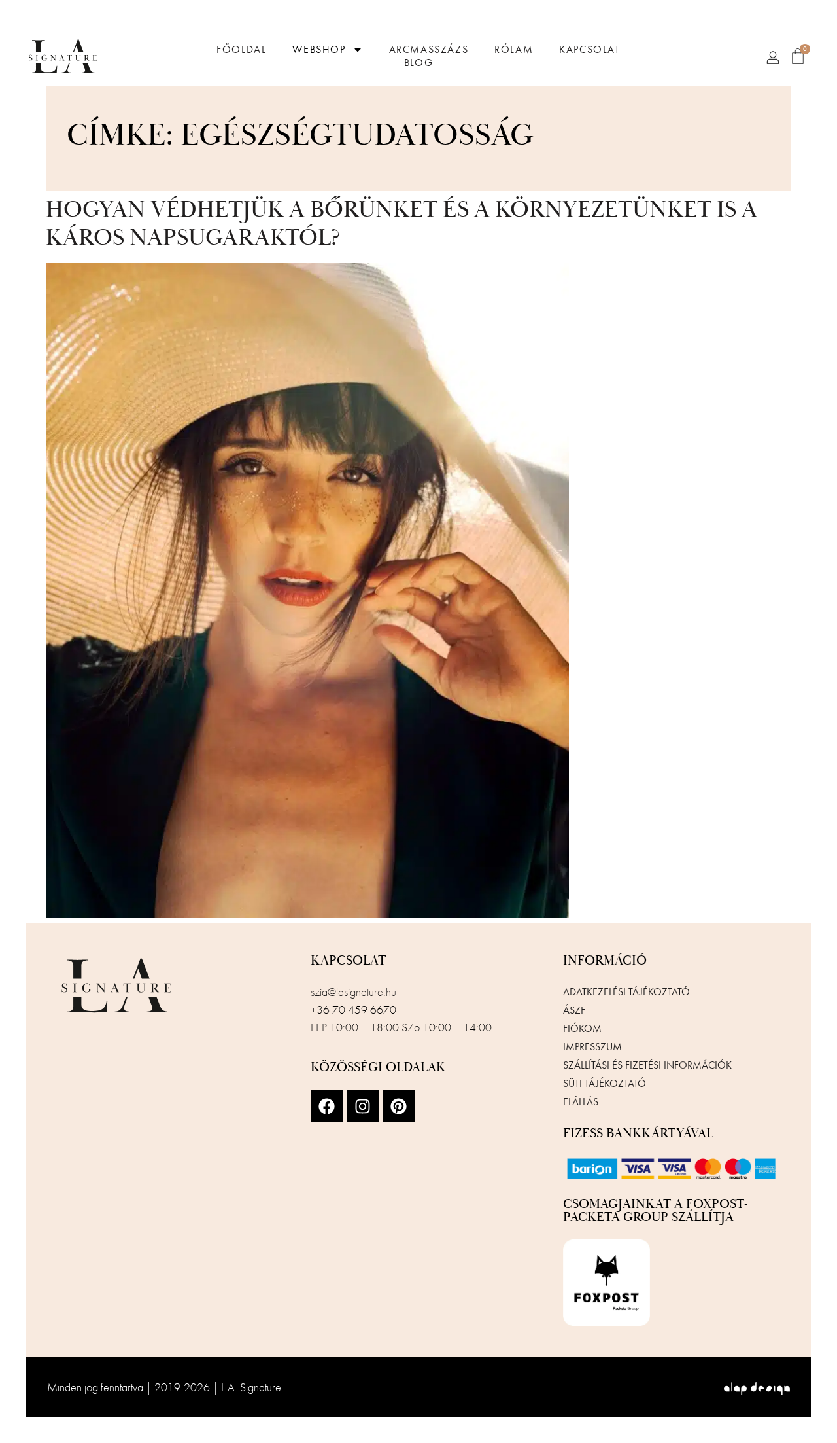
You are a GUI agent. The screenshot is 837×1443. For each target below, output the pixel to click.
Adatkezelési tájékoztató (626, 992)
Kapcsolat (589, 49)
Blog (418, 62)
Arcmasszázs (429, 49)
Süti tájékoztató (604, 1083)
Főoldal (241, 49)
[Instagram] (363, 1106)
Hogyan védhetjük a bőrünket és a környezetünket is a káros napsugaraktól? (401, 224)
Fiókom (582, 1028)
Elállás (580, 1102)
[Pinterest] (399, 1106)
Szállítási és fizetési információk (647, 1065)
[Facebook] (327, 1106)
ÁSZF (574, 1010)
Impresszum (592, 1047)
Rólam (513, 49)
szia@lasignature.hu (353, 991)
